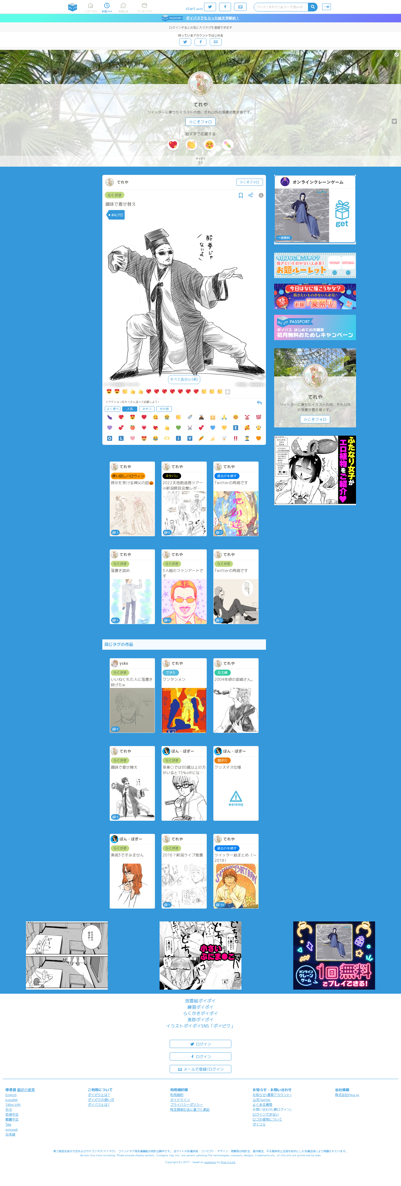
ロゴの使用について (267, 1119)
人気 (130, 409)
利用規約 (176, 1094)
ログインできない (266, 1114)
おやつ (146, 409)
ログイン (203, 1044)
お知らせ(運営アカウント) (272, 1094)
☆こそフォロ (200, 121)
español (11, 1099)
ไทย (8, 1124)
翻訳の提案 (26, 1089)
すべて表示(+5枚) (184, 379)
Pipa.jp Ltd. (228, 1162)
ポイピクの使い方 (101, 1099)
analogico (210, 1162)
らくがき (114, 195)
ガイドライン (180, 1099)
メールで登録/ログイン (203, 1069)
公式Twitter (262, 1099)
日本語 (10, 1134)
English (11, 1094)
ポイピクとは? (99, 1094)
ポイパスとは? (99, 1104)
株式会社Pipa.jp (347, 1094)
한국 (8, 1109)
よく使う (113, 409)
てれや (200, 104)
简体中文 (12, 1114)
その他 (164, 409)
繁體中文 (12, 1119)
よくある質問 (262, 1104)
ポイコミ (259, 1124)
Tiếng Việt (13, 1104)
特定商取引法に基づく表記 (190, 1109)
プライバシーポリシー (186, 1104)
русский (11, 1129)
